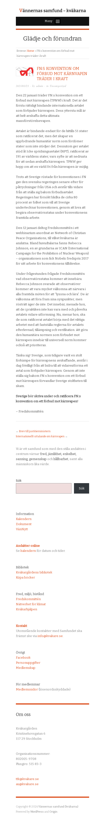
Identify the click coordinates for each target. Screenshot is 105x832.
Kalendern (24, 519)
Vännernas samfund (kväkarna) (58, 806)
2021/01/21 (22, 86)
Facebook (23, 657)
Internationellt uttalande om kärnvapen (40, 436)
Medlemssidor (27, 689)
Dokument (24, 524)
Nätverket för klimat (31, 604)
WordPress (37, 811)
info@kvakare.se (50, 636)
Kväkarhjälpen (26, 609)
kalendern (28, 551)
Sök (18, 480)
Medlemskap (25, 668)
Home (30, 50)
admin (39, 86)
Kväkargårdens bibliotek (34, 572)
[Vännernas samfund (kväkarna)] (52, 11)
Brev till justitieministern (35, 431)
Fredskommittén (28, 599)
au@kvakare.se (27, 784)
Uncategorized (58, 86)
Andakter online (28, 545)
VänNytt (22, 529)
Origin (53, 811)
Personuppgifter (28, 662)
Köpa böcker (25, 577)
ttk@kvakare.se (27, 779)
